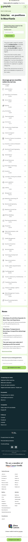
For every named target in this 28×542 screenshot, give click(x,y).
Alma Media (19, 454)
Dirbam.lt (3, 501)
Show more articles (7, 351)
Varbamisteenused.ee (6, 512)
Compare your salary (14, 539)
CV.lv (3, 497)
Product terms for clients (7, 395)
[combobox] (13, 32)
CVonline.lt (4, 495)
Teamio (16, 476)
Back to (6, 11)
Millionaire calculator (6, 382)
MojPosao (17, 495)
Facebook (3, 420)
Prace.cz (3, 480)
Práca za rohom (5, 482)
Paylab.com (17, 486)
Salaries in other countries (7, 380)
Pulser (16, 505)
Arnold (16, 474)
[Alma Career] (14, 526)
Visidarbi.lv (4, 503)
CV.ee (3, 499)
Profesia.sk (4, 476)
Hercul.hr (17, 501)
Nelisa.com (4, 489)
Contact (3, 417)
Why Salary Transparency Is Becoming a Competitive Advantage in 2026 (14, 331)
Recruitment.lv (5, 509)
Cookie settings (5, 444)
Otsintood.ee (4, 505)
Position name (7, 29)
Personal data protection (7, 440)
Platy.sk (16, 484)
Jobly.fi (3, 519)
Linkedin (3, 422)
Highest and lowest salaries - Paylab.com (11, 387)
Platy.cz (16, 482)
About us (3, 400)
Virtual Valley (17, 503)
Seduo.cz (17, 478)
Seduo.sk (17, 480)
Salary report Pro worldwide (8, 407)
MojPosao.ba (17, 497)
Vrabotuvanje (17, 499)
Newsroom (3, 424)
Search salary (9, 35)
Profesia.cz (4, 478)
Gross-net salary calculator (8, 385)
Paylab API (3, 410)
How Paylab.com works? (7, 397)
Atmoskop (4, 486)
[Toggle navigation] (25, 6)
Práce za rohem (5, 484)
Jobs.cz (3, 474)
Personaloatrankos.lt (6, 507)
